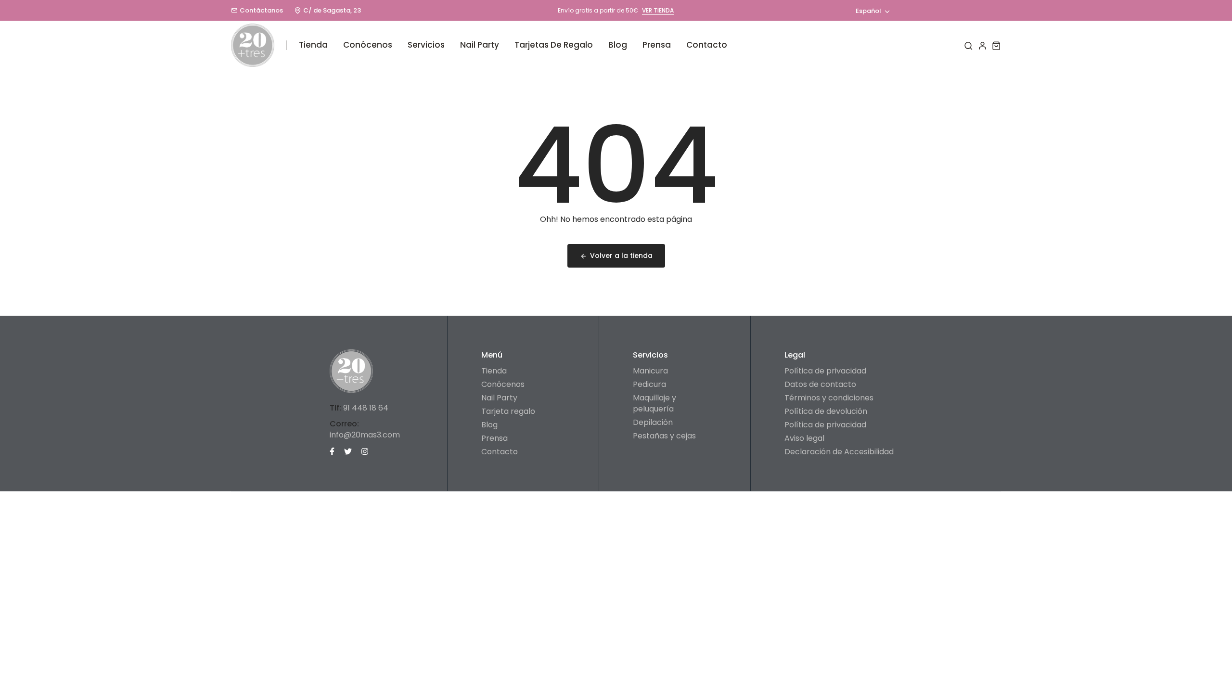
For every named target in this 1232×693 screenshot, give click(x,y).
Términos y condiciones (828, 397)
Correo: (344, 423)
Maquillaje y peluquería (654, 403)
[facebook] (332, 450)
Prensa (656, 45)
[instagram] (364, 450)
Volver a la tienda (621, 255)
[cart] (996, 45)
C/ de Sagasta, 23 (332, 10)
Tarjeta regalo (508, 411)
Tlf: (335, 407)
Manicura (650, 370)
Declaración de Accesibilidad (839, 451)
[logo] (252, 45)
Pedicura (649, 384)
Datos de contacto (820, 384)
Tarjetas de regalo (553, 45)
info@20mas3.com (365, 434)
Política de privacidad (825, 370)
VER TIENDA (658, 10)
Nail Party (479, 45)
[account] (982, 45)
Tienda (313, 45)
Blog (617, 45)
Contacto (706, 45)
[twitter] (348, 450)
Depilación (653, 422)
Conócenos (367, 45)
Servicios (426, 45)
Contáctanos (261, 10)
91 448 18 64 (365, 407)
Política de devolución (825, 411)
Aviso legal (804, 438)
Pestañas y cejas (664, 435)
